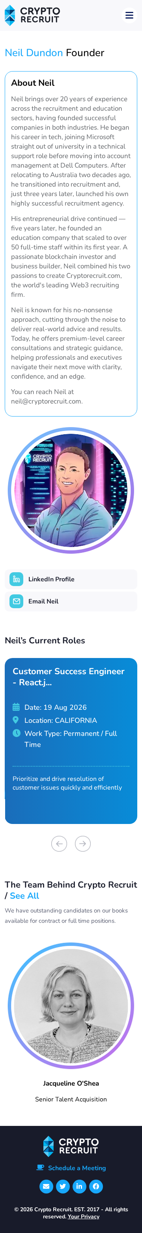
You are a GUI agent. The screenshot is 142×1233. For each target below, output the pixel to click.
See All (24, 896)
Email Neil (43, 601)
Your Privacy (83, 1216)
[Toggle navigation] (129, 15)
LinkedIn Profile (51, 579)
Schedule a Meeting (77, 1168)
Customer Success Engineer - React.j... (69, 677)
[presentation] (59, 844)
